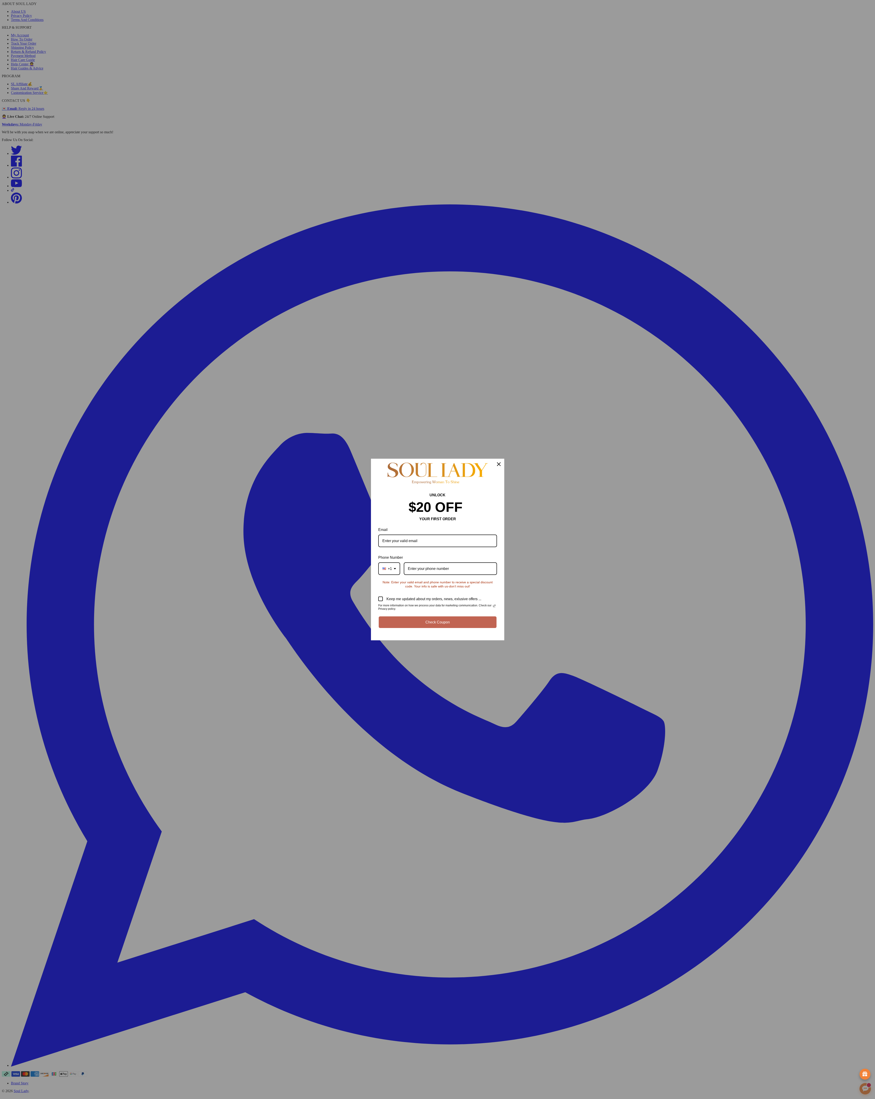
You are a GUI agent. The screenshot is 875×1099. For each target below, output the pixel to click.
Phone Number (390, 557)
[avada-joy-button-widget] (865, 1074)
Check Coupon (437, 622)
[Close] (498, 464)
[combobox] (389, 568)
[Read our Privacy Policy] (494, 606)
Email (383, 530)
